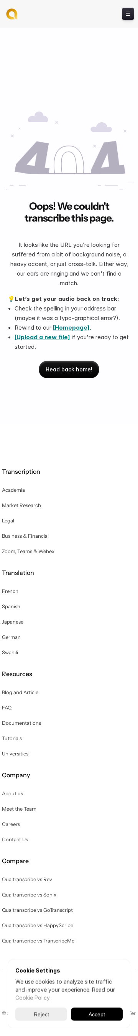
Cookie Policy (32, 997)
